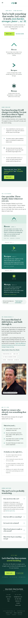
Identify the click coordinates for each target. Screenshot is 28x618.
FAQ (8, 601)
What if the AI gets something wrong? (14, 538)
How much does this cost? (14, 499)
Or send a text (19, 573)
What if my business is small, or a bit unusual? (14, 530)
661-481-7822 (18, 599)
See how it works (20, 33)
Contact (18, 603)
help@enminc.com (18, 596)
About (8, 599)
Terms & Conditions (18, 612)
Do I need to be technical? (14, 523)
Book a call (9, 33)
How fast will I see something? (14, 517)
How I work (8, 596)
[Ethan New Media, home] (14, 3)
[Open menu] (2, 2)
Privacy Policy (9, 612)
